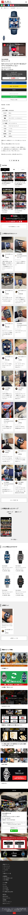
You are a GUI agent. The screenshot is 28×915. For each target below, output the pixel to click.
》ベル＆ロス (5, 869)
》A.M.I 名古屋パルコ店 (7, 878)
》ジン (4, 871)
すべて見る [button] (13, 539)
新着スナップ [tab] (18, 511)
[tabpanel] (14, 525)
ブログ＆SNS (5, 888)
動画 (14, 169)
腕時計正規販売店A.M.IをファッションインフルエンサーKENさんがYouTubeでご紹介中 (14, 823)
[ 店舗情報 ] (5, 876)
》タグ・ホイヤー (6, 868)
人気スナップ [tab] (10, 511)
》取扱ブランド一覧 (7, 873)
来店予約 (14, 89)
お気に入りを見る (17, 5)
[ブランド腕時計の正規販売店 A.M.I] (7, 2)
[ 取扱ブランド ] (6, 864)
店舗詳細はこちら (14, 827)
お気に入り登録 (14, 99)
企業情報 (4, 899)
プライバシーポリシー (7, 901)
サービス (4, 884)
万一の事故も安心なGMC (8, 891)
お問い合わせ (14, 82)
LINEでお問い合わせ (14, 96)
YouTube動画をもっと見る (14, 226)
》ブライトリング (6, 866)
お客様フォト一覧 (14, 638)
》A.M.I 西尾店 (6, 879)
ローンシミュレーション (14, 93)
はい (14, 913)
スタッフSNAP (6, 889)
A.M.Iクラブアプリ (6, 898)
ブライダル (5, 886)
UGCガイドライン (6, 903)
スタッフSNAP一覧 (14, 500)
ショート (22, 169)
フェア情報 (5, 882)
